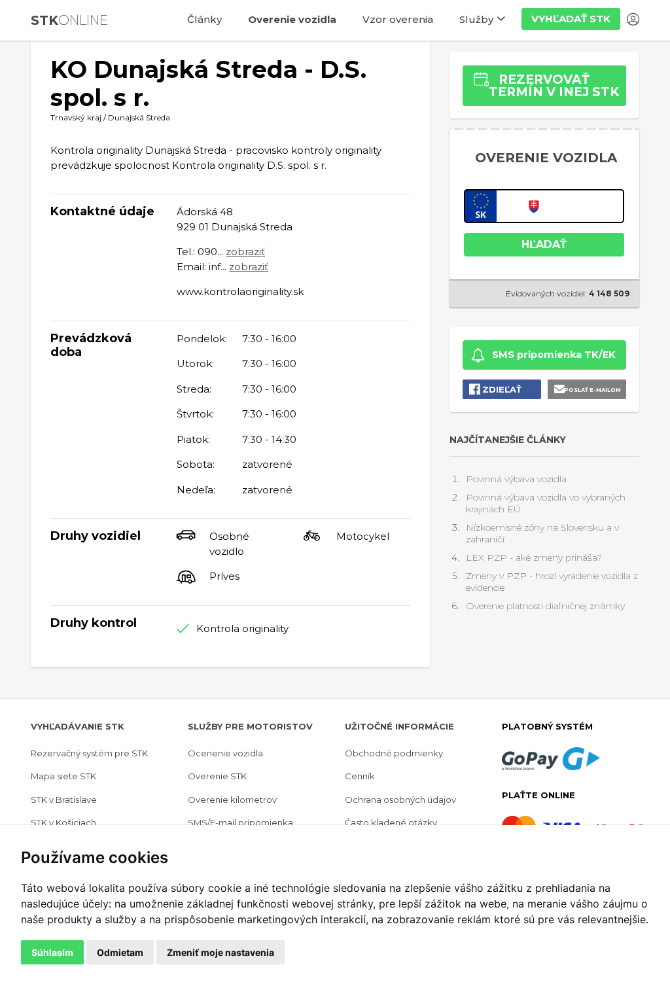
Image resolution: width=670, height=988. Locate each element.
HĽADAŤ (544, 244)
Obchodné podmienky (394, 753)
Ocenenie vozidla (225, 753)
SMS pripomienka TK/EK (554, 355)
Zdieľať (501, 389)
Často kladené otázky (391, 822)
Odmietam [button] (120, 952)
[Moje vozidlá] (633, 21)
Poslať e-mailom (592, 390)
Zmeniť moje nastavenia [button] (220, 952)
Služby (476, 19)
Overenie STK (217, 776)
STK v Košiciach (63, 822)
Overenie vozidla (292, 19)
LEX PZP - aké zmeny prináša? (534, 557)
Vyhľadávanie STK (77, 726)
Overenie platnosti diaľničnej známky (545, 606)
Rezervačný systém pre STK (89, 753)
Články (204, 19)
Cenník (360, 776)
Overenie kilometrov (232, 799)
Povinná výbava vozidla (516, 479)
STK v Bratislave (64, 799)
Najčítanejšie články (508, 440)
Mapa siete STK (63, 776)
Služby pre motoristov (250, 726)
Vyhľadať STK (570, 18)
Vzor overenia (397, 19)
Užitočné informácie (399, 726)
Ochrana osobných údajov (400, 799)
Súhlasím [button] (52, 952)
